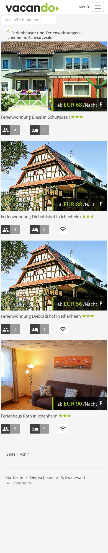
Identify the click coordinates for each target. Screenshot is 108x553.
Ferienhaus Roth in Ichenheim (29, 416)
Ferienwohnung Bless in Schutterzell (35, 117)
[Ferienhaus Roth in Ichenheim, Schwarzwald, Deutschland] (54, 375)
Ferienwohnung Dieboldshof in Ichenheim (41, 216)
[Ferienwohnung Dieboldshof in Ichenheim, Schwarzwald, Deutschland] (54, 176)
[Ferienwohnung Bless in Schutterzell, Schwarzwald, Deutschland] (54, 76)
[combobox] (28, 19)
